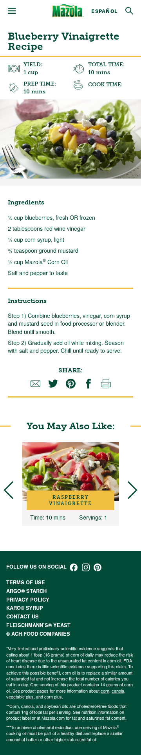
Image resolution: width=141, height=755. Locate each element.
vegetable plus (20, 696)
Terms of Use (25, 582)
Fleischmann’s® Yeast (38, 625)
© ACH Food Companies (38, 633)
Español (104, 11)
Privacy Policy (27, 599)
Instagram (86, 567)
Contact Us (22, 616)
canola (118, 691)
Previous (12, 490)
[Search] (129, 11)
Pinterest (97, 567)
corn (105, 691)
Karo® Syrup (24, 607)
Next (128, 490)
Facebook (74, 567)
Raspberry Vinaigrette (70, 500)
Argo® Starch (26, 591)
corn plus (53, 696)
